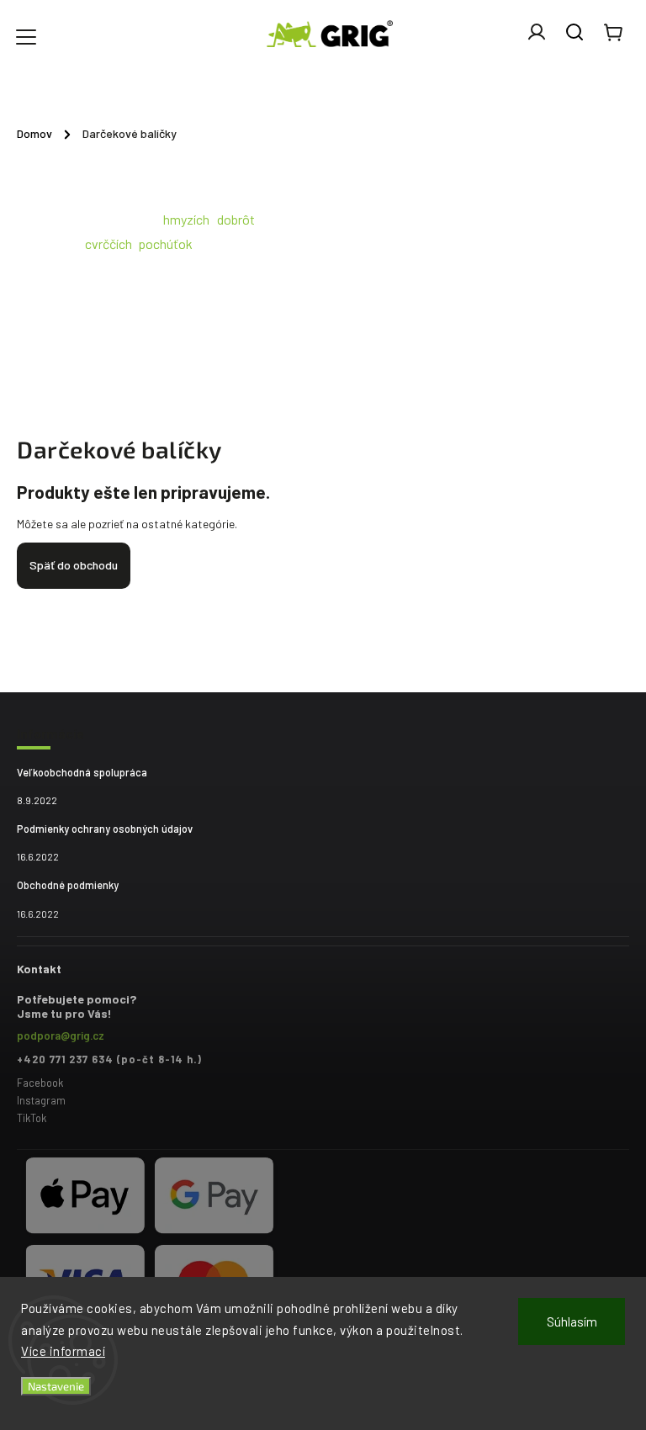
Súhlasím (572, 1321)
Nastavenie (56, 1386)
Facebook (40, 1082)
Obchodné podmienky (68, 885)
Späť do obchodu (73, 565)
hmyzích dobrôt (209, 219)
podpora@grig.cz (60, 1035)
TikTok (31, 1118)
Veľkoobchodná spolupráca (82, 772)
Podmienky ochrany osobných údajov (105, 828)
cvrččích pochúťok (138, 244)
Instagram (41, 1100)
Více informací (63, 1350)
